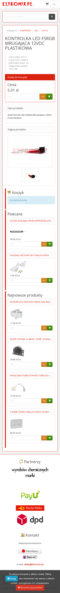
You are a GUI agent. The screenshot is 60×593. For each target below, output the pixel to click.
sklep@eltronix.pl (34, 564)
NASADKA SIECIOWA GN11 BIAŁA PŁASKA (29, 255)
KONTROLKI (25, 30)
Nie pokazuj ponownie (31, 587)
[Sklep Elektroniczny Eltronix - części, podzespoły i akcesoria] (17, 4)
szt (42, 96)
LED (36, 30)
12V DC (44, 30)
